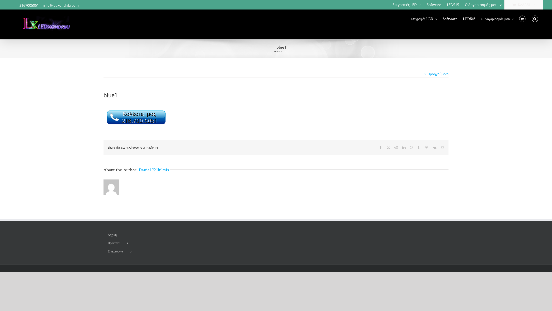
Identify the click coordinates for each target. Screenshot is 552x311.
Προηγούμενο (438, 74)
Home (277, 51)
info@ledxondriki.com (61, 5)
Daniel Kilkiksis (154, 169)
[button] (535, 19)
